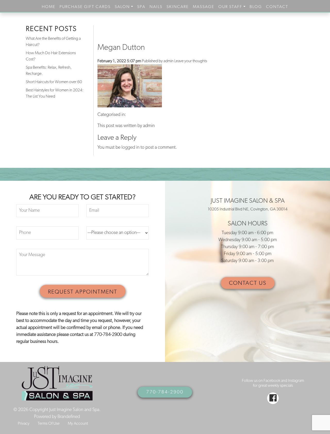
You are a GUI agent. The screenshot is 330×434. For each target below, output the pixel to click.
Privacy (23, 424)
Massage (203, 7)
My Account (78, 424)
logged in (130, 147)
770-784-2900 (108, 335)
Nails (156, 7)
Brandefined (68, 417)
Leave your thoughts (190, 61)
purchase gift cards (85, 7)
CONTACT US (247, 283)
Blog (256, 7)
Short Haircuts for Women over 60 (54, 82)
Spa (141, 7)
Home (48, 7)
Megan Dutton (121, 48)
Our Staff (230, 7)
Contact (277, 7)
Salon (122, 7)
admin (168, 61)
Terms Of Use (49, 424)
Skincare (178, 7)
